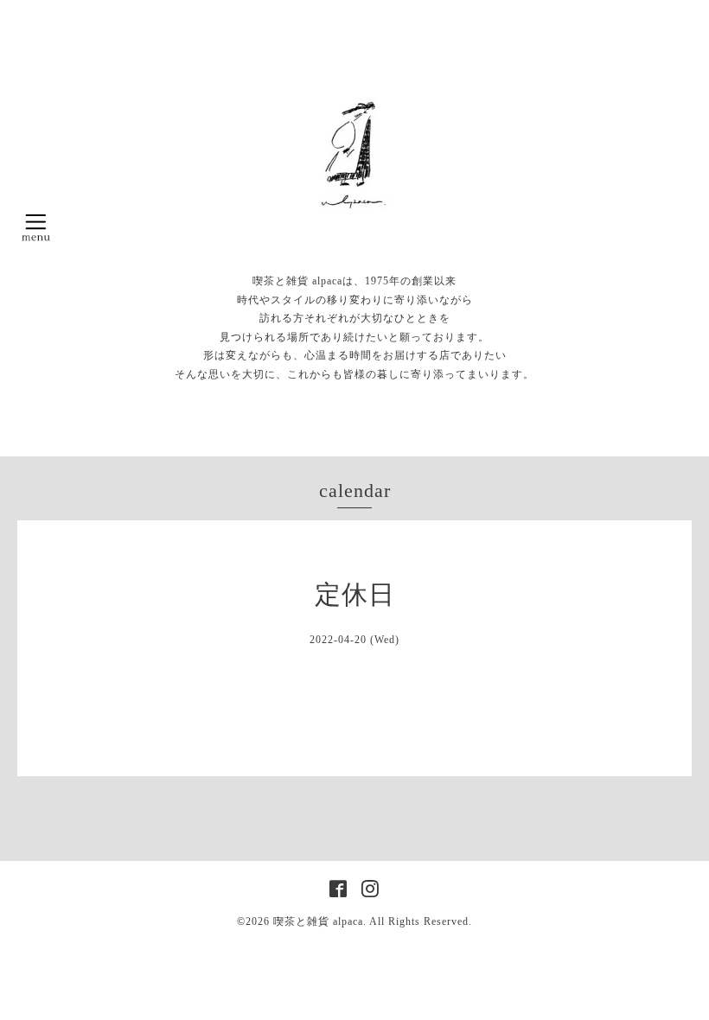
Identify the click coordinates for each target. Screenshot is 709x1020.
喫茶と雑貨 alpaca (318, 921)
